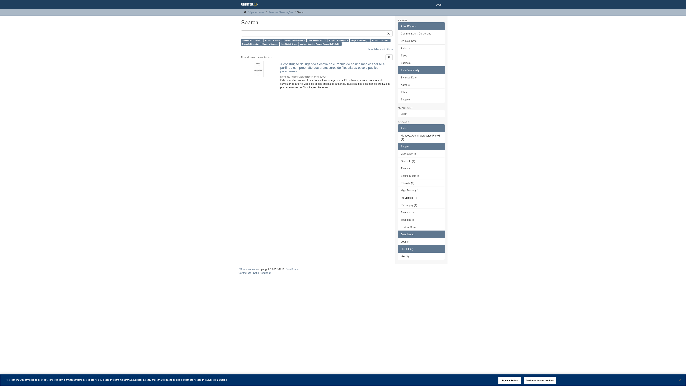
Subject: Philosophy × (338, 40)
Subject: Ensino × (270, 44)
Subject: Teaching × (360, 40)
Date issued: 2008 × (317, 40)
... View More (408, 227)
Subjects (406, 63)
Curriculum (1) (409, 153)
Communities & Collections (416, 33)
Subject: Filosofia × (250, 44)
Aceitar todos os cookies (540, 380)
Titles (404, 55)
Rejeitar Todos (509, 380)
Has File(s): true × (289, 44)
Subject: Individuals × (252, 40)
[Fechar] (680, 380)
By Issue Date (409, 41)
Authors (405, 48)
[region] (343, 380)
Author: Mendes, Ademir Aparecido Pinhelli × (320, 44)
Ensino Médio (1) (410, 175)
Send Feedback (262, 272)
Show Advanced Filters (380, 49)
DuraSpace (292, 269)
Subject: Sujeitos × (273, 40)
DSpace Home (256, 12)
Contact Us (244, 272)
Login (404, 113)
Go (388, 33)
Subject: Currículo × (380, 40)
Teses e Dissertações (281, 12)
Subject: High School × (294, 40)
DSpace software (248, 269)
